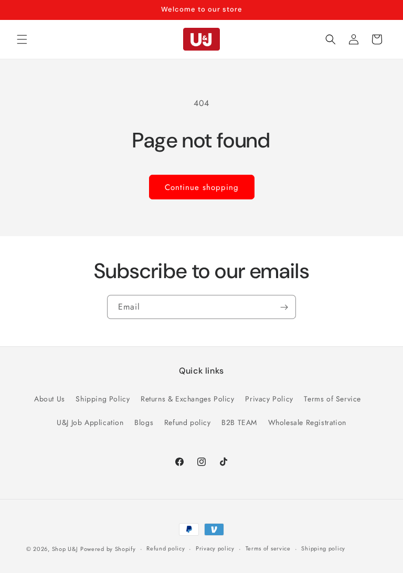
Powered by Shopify (108, 549)
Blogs (143, 422)
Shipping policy (323, 548)
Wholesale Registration (307, 422)
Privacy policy (215, 548)
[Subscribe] (283, 307)
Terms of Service (332, 399)
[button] (22, 39)
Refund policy (187, 422)
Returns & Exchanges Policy (188, 399)
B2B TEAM (239, 422)
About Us (49, 399)
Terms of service (268, 548)
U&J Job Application (90, 422)
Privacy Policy (269, 399)
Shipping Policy (103, 399)
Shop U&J (65, 549)
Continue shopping (202, 187)
